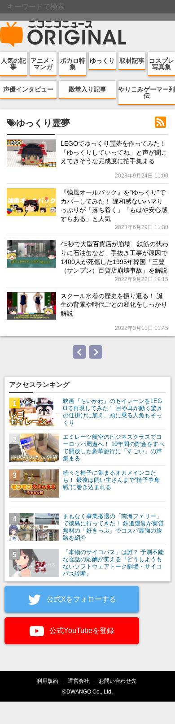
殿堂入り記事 (87, 89)
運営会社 (78, 681)
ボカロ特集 (72, 63)
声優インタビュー (28, 89)
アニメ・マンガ (43, 63)
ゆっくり (102, 60)
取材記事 (131, 60)
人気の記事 (13, 63)
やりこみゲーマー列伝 (146, 92)
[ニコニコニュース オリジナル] (63, 34)
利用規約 (47, 681)
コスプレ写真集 (161, 63)
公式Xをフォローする (80, 599)
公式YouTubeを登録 (81, 630)
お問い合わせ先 (117, 681)
